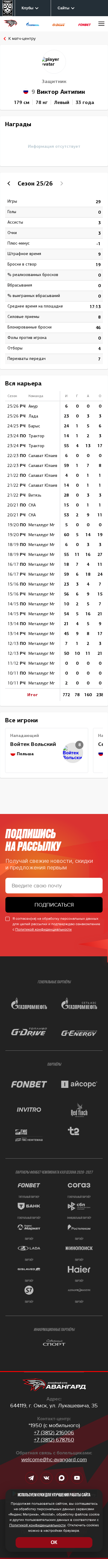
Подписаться (54, 904)
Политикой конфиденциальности (43, 929)
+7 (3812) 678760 (54, 1439)
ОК (54, 1542)
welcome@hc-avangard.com (54, 1459)
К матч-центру (22, 38)
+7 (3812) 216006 (54, 1432)
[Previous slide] (9, 183)
